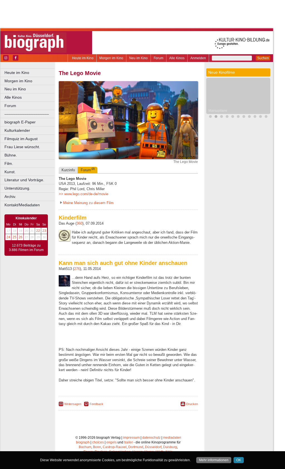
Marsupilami (217, 111)
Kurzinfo (68, 170)
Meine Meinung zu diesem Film (88, 203)
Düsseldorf (153, 447)
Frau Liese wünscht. (22, 147)
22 (38, 231)
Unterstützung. (17, 188)
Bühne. (10, 155)
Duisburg (170, 447)
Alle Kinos (177, 58)
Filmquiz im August (21, 139)
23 (44, 231)
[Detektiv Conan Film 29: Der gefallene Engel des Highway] (232, 117)
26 (21, 237)
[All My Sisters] (255, 117)
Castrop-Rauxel (115, 447)
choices (98, 442)
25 (14, 237)
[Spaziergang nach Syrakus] (221, 117)
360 (79, 223)
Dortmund (135, 447)
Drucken (192, 404)
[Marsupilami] (216, 117)
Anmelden (198, 58)
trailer (128, 442)
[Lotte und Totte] (227, 117)
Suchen (263, 58)
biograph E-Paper (20, 122)
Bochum (85, 447)
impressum (131, 438)
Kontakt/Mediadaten (22, 205)
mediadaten (172, 438)
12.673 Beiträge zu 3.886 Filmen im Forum (26, 248)
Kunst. (10, 172)
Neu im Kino (138, 58)
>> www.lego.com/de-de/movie (83, 194)
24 (8, 237)
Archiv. (10, 196)
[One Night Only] (238, 117)
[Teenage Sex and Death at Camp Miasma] (266, 117)
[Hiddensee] (260, 117)
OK (238, 460)
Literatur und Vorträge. (24, 180)
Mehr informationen (214, 460)
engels (111, 442)
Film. (8, 163)
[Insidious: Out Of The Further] (210, 117)
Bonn (97, 447)
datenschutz (151, 438)
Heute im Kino (83, 58)
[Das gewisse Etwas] (249, 117)
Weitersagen (72, 404)
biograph (83, 442)
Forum (158, 58)
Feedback (96, 404)
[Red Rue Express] (244, 117)
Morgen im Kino (111, 58)
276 (77, 269)
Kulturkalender (17, 130)
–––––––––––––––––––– (26, 114)
